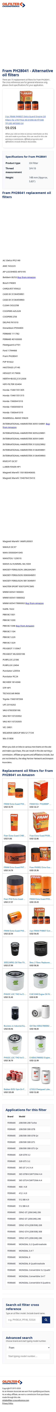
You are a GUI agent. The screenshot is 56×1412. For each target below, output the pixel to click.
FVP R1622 (8, 361)
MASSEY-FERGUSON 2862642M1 (19, 569)
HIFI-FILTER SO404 (12, 384)
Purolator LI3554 (11, 670)
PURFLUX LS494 (11, 665)
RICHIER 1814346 (12, 682)
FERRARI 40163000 (12, 339)
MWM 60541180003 (13, 591)
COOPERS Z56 (10, 316)
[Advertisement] (28, 38)
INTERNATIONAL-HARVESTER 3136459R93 (24, 455)
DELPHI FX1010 (10, 322)
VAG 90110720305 (12, 721)
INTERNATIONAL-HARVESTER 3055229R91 (24, 433)
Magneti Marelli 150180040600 (19, 472)
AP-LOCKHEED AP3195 (14, 271)
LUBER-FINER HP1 (12, 466)
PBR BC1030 (9, 620)
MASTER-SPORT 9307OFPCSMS (18, 586)
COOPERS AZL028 (12, 311)
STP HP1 (7, 687)
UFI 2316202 (9, 704)
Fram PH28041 (10, 356)
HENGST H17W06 (11, 373)
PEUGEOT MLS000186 (14, 653)
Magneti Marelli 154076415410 (19, 478)
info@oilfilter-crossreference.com (15, 1400)
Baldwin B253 (10, 277)
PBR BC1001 (9, 614)
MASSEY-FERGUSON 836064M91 (19, 575)
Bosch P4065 (9, 282)
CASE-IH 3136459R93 (13, 299)
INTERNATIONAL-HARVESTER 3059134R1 (23, 438)
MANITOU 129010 (12, 558)
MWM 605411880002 (14, 597)
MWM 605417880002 (14, 603)
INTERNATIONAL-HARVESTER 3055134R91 (24, 423)
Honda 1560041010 (13, 401)
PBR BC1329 (9, 642)
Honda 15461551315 (13, 395)
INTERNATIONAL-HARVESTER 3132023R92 (24, 444)
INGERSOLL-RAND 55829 (15, 418)
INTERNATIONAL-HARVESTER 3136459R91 (24, 449)
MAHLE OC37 (9, 546)
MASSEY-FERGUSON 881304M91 (19, 580)
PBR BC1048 (9, 625)
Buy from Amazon (26, 277)
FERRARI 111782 (11, 333)
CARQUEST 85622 (12, 288)
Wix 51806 (8, 738)
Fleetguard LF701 (12, 344)
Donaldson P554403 (13, 327)
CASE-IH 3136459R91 (13, 294)
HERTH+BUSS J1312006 (14, 378)
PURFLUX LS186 (11, 659)
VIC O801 (7, 727)
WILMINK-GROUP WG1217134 (18, 732)
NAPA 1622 (8, 608)
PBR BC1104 (9, 631)
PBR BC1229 (9, 637)
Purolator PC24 (10, 676)
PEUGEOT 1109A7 (12, 648)
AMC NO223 (9, 265)
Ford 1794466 (10, 350)
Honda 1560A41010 (13, 412)
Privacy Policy (7, 1403)
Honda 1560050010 (13, 406)
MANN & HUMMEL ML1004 (17, 563)
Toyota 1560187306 (13, 699)
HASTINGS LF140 (11, 367)
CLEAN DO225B (11, 305)
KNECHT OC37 (10, 461)
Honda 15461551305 (13, 389)
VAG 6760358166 (11, 710)
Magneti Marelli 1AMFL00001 (18, 541)
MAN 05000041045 (13, 552)
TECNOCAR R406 (11, 693)
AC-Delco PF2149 (11, 260)
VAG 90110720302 (12, 715)
